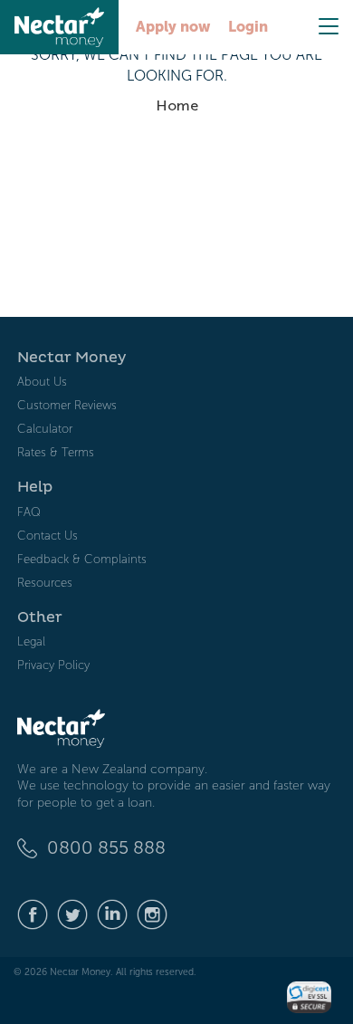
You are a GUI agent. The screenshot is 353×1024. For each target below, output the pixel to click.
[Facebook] (32, 913)
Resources (44, 582)
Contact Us (47, 535)
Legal (31, 641)
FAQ (29, 512)
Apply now (173, 26)
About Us (42, 381)
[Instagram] (152, 913)
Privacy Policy (53, 665)
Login (248, 26)
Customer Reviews (67, 405)
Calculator (44, 428)
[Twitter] (72, 913)
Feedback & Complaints (82, 559)
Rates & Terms (55, 452)
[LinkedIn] (112, 913)
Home (177, 105)
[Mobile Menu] (329, 26)
